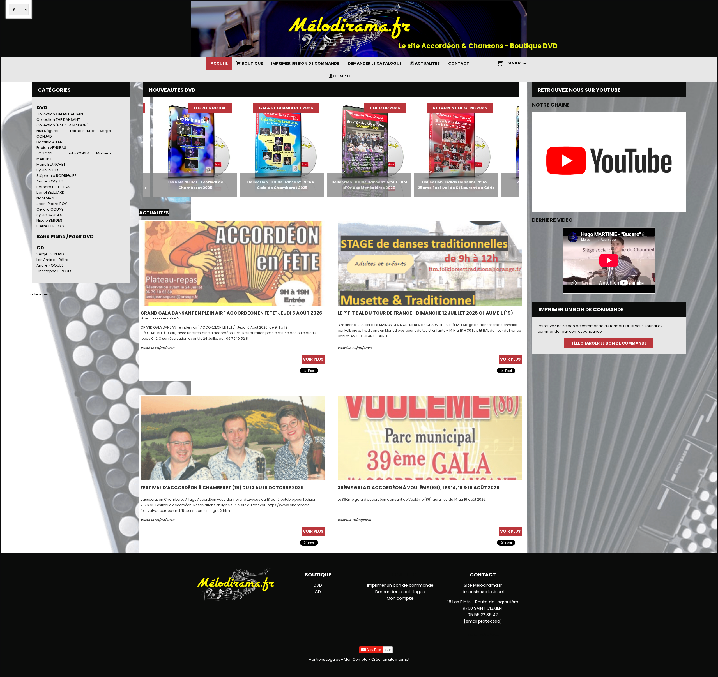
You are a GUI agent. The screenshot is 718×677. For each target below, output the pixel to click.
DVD (41, 107)
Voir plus (313, 359)
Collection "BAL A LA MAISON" (62, 125)
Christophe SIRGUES (54, 271)
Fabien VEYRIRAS (51, 147)
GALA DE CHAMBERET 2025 (246, 108)
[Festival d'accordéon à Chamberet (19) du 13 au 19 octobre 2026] (233, 438)
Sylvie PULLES (47, 170)
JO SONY (44, 153)
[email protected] (483, 621)
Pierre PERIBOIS (50, 226)
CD (318, 592)
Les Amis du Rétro (52, 259)
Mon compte (400, 598)
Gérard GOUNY (49, 209)
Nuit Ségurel (47, 130)
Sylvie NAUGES (49, 215)
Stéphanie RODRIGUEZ (56, 175)
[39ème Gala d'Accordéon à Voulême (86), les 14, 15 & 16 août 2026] (430, 438)
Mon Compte (356, 659)
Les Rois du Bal (83, 130)
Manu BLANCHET (50, 164)
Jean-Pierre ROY (51, 203)
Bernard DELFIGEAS (53, 187)
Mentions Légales (324, 659)
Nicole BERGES (49, 220)
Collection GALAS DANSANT (60, 114)
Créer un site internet (390, 659)
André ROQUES (50, 181)
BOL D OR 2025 (345, 108)
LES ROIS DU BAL (170, 108)
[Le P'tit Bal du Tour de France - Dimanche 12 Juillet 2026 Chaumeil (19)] (430, 263)
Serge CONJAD (50, 254)
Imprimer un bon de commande (400, 585)
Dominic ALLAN (49, 142)
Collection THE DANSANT (58, 119)
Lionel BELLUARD (50, 192)
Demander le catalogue (400, 592)
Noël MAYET (46, 198)
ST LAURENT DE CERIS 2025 (420, 108)
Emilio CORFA (77, 153)
